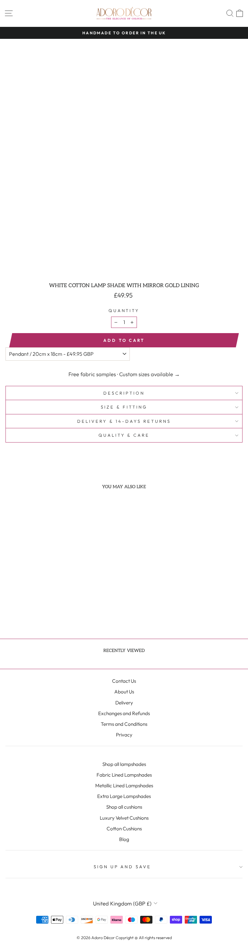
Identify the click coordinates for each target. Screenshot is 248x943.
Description (124, 393)
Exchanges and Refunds (124, 713)
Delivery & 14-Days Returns (123, 421)
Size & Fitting (124, 407)
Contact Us (124, 681)
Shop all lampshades (124, 764)
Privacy (124, 735)
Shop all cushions (124, 807)
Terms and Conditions (124, 724)
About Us (124, 692)
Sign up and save (122, 866)
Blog (124, 839)
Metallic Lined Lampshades (124, 785)
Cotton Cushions (124, 828)
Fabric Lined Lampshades (124, 775)
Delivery (124, 703)
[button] (43, 597)
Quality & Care (124, 435)
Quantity (124, 310)
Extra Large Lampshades (124, 796)
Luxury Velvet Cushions (124, 818)
